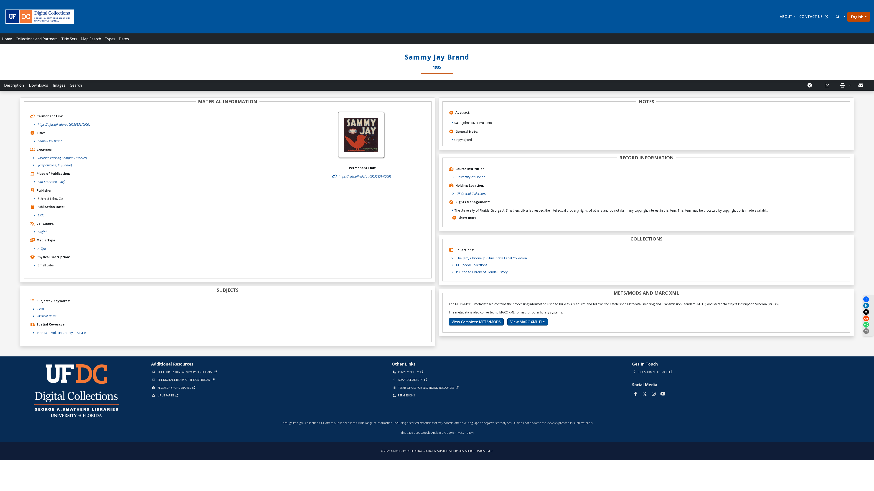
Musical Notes (46, 316)
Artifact (42, 248)
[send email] (868, 331)
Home (7, 38)
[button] (840, 16)
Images (59, 85)
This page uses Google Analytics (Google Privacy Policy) (437, 433)
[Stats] (828, 85)
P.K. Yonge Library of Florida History (482, 272)
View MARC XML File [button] (527, 321)
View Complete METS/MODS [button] (476, 321)
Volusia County (62, 333)
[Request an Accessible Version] (811, 85)
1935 (41, 215)
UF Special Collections (471, 193)
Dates (124, 38)
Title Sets (69, 38)
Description (14, 85)
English (857, 16)
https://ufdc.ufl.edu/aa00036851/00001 (64, 124)
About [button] (786, 16)
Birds (40, 309)
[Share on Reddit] (868, 318)
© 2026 (437, 451)
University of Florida (471, 177)
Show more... (468, 217)
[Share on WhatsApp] (868, 325)
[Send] (861, 85)
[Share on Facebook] (868, 299)
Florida (42, 333)
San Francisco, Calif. (51, 182)
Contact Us (811, 16)
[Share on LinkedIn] (868, 305)
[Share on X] (868, 312)
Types (110, 38)
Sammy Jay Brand (50, 141)
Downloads (38, 85)
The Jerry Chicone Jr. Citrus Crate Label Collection (491, 258)
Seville (81, 333)
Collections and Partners (37, 38)
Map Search (91, 38)
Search (76, 85)
